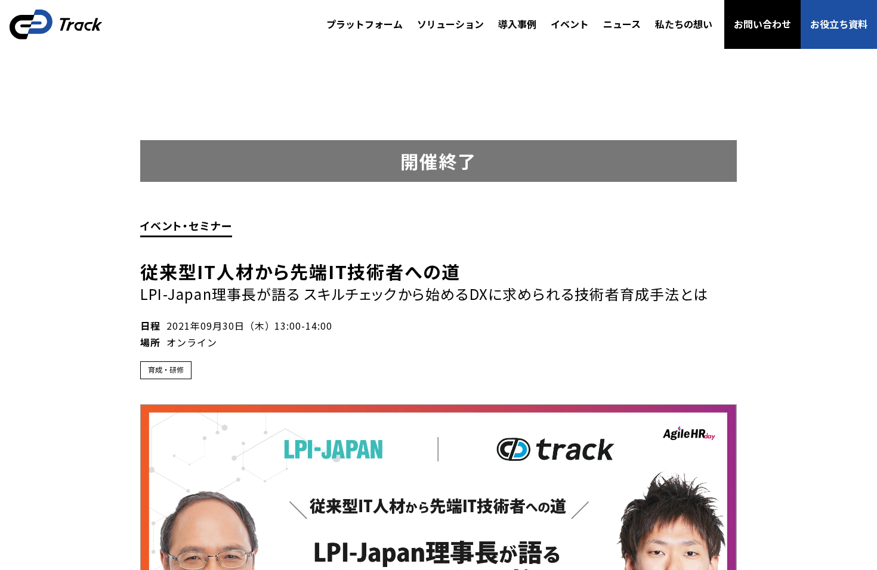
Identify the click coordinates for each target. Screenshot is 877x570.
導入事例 (517, 24)
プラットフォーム (364, 24)
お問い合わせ (762, 24)
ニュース (622, 24)
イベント (570, 24)
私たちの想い (683, 24)
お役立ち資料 (838, 24)
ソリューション (450, 24)
